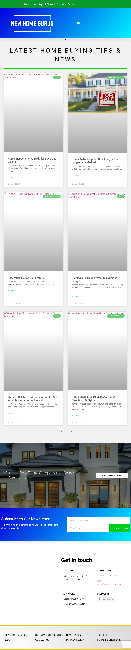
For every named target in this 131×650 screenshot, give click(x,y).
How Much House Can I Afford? (26, 277)
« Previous (60, 431)
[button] (78, 23)
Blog (7, 639)
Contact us (42, 639)
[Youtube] (109, 599)
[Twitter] (104, 599)
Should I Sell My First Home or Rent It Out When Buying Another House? (32, 399)
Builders (102, 635)
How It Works (74, 635)
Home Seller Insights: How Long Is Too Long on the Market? (95, 161)
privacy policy (75, 639)
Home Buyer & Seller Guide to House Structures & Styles (93, 398)
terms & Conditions (109, 639)
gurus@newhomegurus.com (110, 584)
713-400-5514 (110, 576)
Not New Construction (49, 635)
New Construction (15, 635)
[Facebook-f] (99, 599)
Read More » (13, 177)
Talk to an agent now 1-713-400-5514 (49, 4)
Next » (73, 431)
